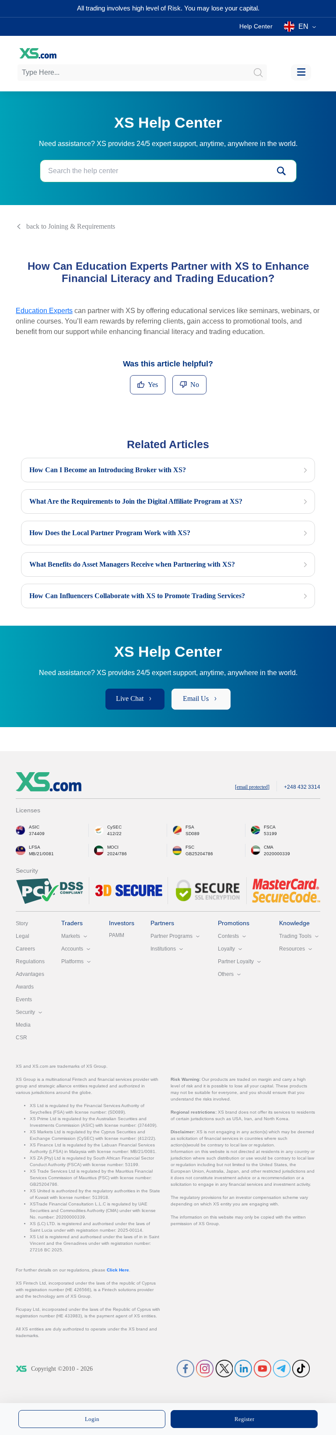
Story (22, 923)
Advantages (30, 974)
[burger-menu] (301, 72)
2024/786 (117, 853)
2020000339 (277, 853)
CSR (21, 1037)
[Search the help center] (281, 171)
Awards (25, 987)
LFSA (34, 847)
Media (23, 1025)
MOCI (113, 847)
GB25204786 (199, 853)
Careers (25, 949)
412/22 (114, 833)
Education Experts (44, 310)
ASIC (34, 827)
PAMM (116, 935)
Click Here (118, 1270)
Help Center (256, 26)
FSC (190, 847)
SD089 (193, 833)
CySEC (114, 827)
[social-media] (185, 1368)
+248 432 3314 (302, 787)
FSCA (270, 827)
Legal (22, 936)
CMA (268, 847)
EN (303, 26)
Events (24, 999)
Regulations (30, 961)
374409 (37, 833)
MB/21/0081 (41, 853)
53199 (270, 833)
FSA (190, 827)
